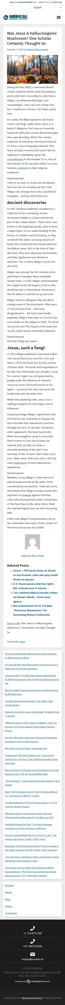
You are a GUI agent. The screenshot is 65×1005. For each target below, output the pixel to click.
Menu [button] (59, 18)
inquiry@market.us (27, 2)
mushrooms (20, 463)
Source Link (13, 623)
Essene (46, 418)
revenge (26, 495)
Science (9, 906)
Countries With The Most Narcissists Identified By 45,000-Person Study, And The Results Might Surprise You (32, 679)
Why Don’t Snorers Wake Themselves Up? (26, 748)
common (22, 168)
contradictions (15, 159)
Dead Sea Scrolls (32, 226)
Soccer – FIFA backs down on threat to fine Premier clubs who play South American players (35, 575)
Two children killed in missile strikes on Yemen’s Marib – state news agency (35, 597)
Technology (11, 913)
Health (8, 892)
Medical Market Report (15, 18)
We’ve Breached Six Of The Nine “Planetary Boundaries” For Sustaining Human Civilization (32, 610)
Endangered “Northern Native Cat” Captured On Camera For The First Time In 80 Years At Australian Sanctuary (31, 759)
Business (9, 885)
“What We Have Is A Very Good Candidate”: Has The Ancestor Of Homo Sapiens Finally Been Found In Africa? (31, 726)
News (22, 641)
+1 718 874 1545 (56, 2)
